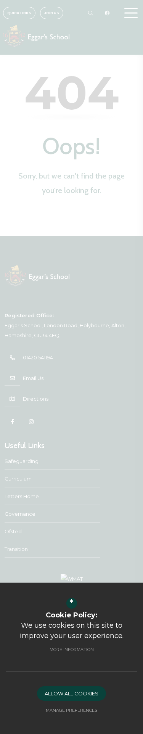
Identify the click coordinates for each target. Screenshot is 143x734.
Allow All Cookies (71, 693)
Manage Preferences (71, 710)
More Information (72, 649)
